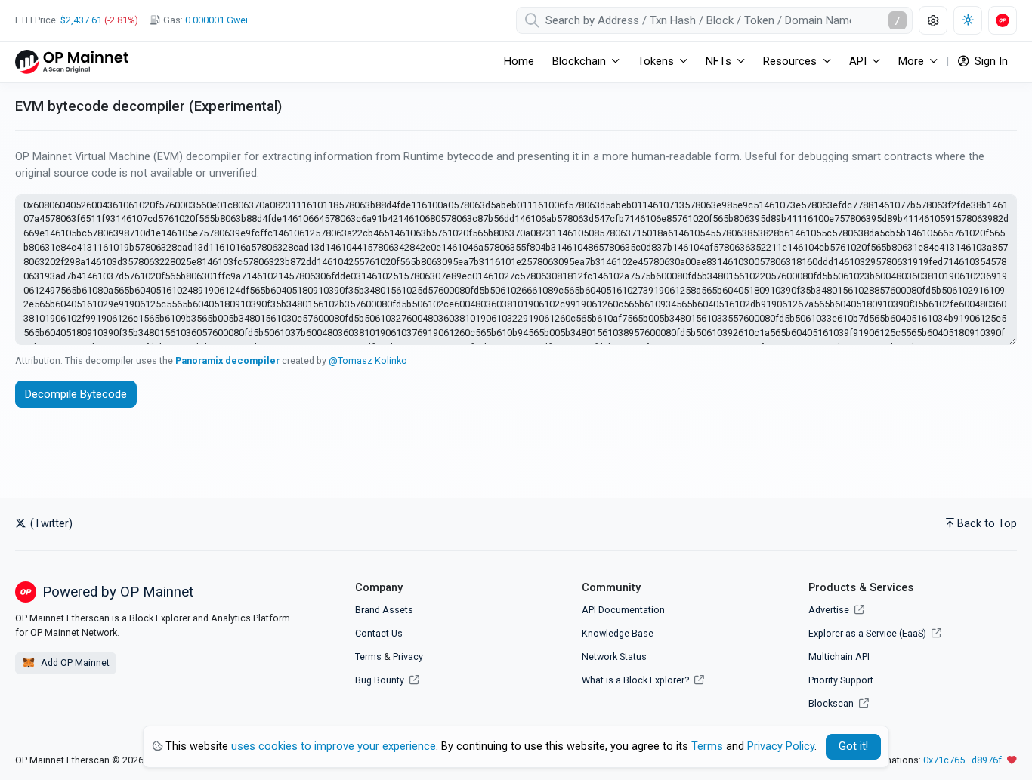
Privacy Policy (780, 746)
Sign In (990, 61)
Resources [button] (790, 61)
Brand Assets (384, 609)
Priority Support (840, 680)
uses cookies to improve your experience (333, 746)
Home (519, 61)
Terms (368, 656)
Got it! (853, 746)
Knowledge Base (617, 633)
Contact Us (379, 633)
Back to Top (987, 523)
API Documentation (623, 609)
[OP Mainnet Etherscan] (71, 61)
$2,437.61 (81, 20)
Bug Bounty (379, 680)
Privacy (408, 656)
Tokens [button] (656, 61)
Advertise (829, 609)
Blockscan (832, 703)
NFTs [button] (718, 61)
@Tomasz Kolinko (368, 360)
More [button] (911, 61)
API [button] (858, 61)
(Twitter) (50, 523)
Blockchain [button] (579, 61)
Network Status (614, 656)
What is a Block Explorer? (636, 680)
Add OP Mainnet (74, 662)
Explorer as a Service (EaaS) (868, 633)
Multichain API (839, 656)
